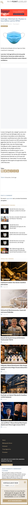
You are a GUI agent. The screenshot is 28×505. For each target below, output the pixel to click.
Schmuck (4, 446)
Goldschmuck (6, 279)
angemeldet (9, 198)
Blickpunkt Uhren (7, 334)
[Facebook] (2, 171)
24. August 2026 (5, 286)
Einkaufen (8, 177)
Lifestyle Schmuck (7, 306)
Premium (4, 452)
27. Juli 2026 (4, 399)
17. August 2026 (5, 314)
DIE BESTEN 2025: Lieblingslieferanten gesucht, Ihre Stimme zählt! (17, 226)
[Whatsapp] (14, 171)
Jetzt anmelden (6, 465)
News (3, 391)
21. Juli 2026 (4, 427)
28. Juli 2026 (4, 371)
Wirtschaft (4, 26)
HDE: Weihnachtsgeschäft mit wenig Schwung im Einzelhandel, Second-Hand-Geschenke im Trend (17, 250)
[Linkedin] (8, 171)
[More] (17, 171)
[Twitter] (5, 171)
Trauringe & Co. (6, 449)
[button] (25, 482)
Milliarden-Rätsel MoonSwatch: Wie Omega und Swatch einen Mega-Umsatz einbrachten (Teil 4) (14, 367)
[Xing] (11, 171)
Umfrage (13, 177)
